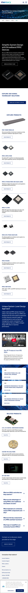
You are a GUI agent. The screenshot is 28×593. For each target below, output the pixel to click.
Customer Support (5, 561)
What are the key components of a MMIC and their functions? (12, 518)
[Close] (25, 582)
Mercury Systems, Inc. (6, 569)
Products (8, 20)
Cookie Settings (11, 590)
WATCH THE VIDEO (7, 377)
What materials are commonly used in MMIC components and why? (12, 510)
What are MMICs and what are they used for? (12, 493)
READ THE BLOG (6, 403)
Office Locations (5, 563)
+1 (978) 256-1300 (5, 578)
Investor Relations (5, 558)
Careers (3, 566)
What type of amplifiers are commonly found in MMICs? (12, 526)
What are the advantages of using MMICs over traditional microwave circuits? (12, 501)
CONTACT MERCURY (8, 544)
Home (3, 20)
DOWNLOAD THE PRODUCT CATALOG (17, 102)
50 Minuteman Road (6, 572)
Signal (12, 20)
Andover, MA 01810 (5, 575)
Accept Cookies (20, 590)
